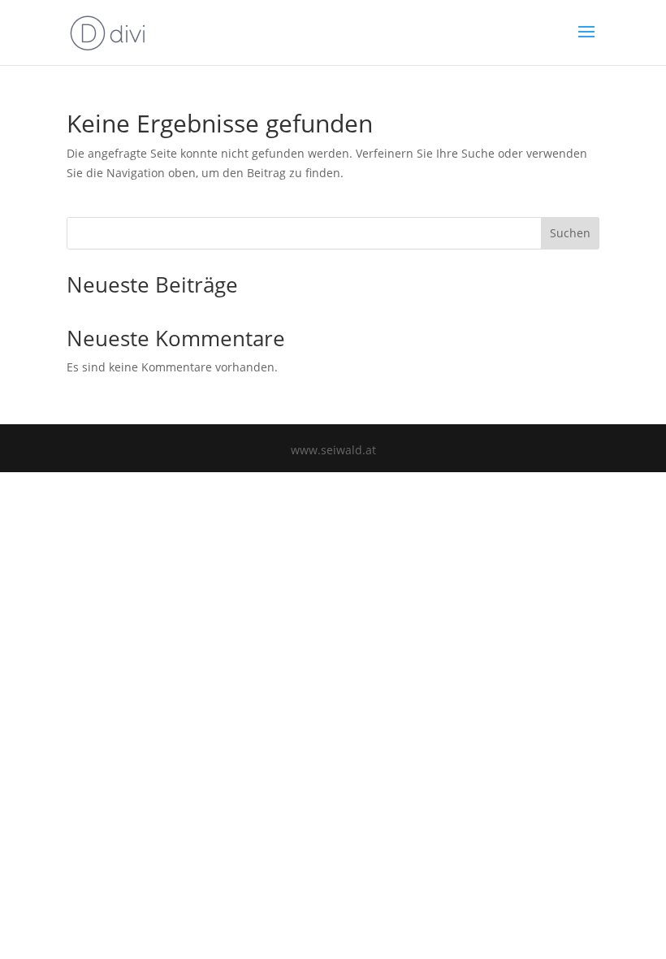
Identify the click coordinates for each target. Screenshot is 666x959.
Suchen (570, 233)
